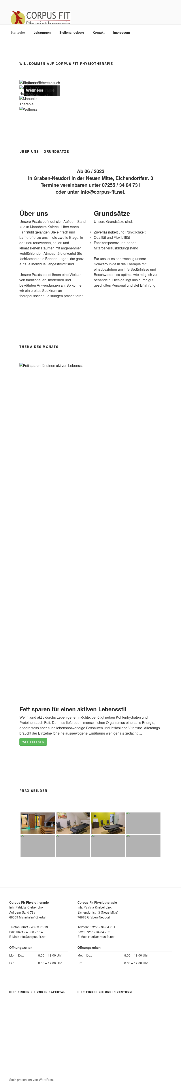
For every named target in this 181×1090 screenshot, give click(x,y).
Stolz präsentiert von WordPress (31, 1079)
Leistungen (42, 32)
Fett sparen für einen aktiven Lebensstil (72, 709)
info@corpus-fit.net (33, 936)
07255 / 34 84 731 (102, 927)
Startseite (18, 32)
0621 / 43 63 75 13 (34, 927)
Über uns (33, 213)
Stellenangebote (71, 32)
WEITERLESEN (33, 742)
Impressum (121, 32)
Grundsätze (112, 213)
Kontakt (99, 32)
